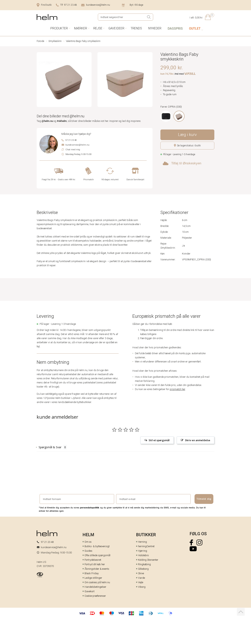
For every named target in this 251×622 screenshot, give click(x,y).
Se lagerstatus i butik (189, 145)
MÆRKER (80, 28)
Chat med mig (72, 149)
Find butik (46, 5)
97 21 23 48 (71, 140)
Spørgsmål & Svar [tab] (50, 447)
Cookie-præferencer (95, 595)
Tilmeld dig (203, 499)
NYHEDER (154, 28)
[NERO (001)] (165, 116)
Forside (40, 41)
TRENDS (136, 28)
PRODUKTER (59, 28)
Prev (39, 80)
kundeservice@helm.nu (98, 5)
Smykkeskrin (55, 41)
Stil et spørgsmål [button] (159, 440)
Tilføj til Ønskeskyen (186, 163)
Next (150, 80)
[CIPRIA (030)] (179, 116)
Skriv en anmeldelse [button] (197, 440)
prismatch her (177, 389)
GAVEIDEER (116, 28)
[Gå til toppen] (241, 612)
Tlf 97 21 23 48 (68, 5)
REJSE (97, 28)
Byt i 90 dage (136, 5)
